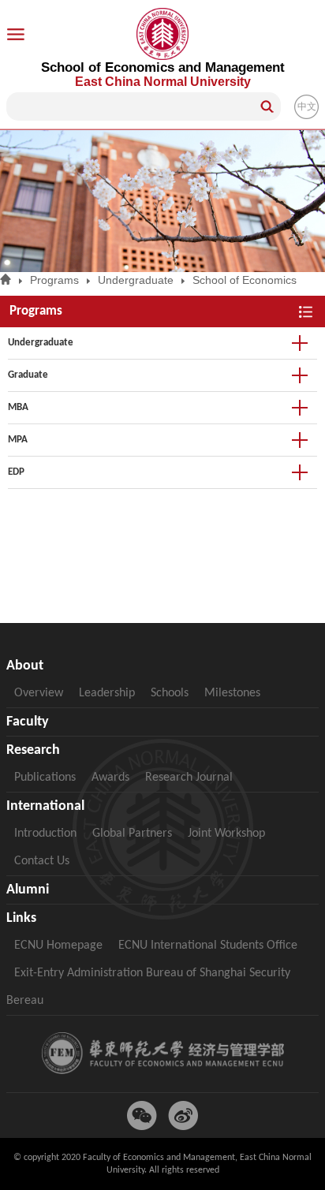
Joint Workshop (226, 833)
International (45, 806)
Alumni (27, 889)
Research (33, 750)
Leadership (107, 693)
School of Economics (244, 280)
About (24, 665)
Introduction (45, 833)
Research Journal (189, 777)
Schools (170, 693)
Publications (45, 777)
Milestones (232, 693)
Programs (54, 280)
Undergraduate (136, 280)
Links (21, 918)
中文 (306, 106)
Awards (110, 777)
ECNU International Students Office (207, 945)
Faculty (27, 721)
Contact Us (41, 861)
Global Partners (132, 833)
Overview (38, 693)
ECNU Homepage (58, 945)
